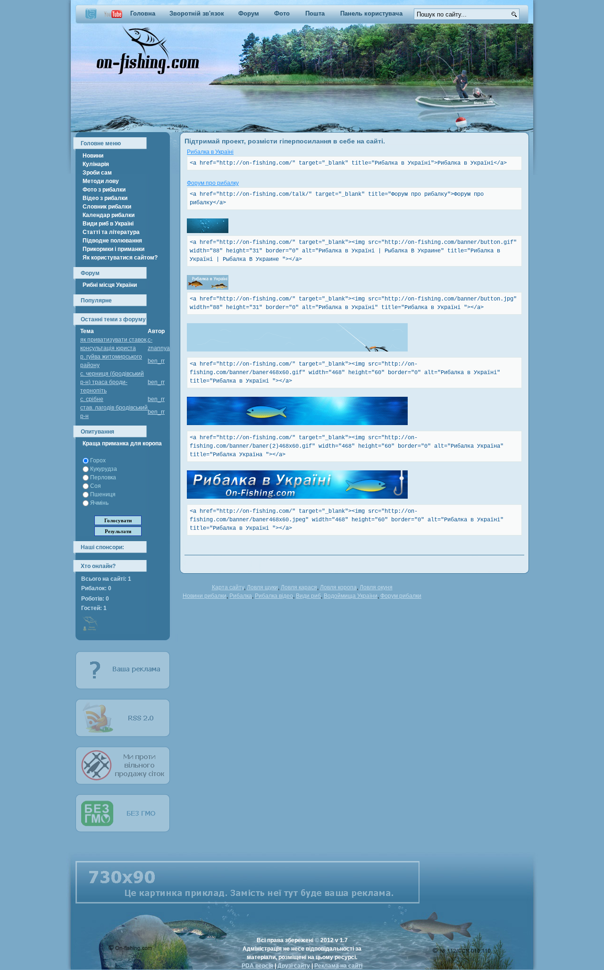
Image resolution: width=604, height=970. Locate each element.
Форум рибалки (400, 596)
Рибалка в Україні (210, 152)
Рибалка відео (274, 596)
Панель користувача (371, 13)
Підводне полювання (112, 240)
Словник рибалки (107, 206)
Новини (93, 155)
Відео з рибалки (105, 198)
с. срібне (91, 399)
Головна (142, 13)
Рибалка (240, 596)
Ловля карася (299, 587)
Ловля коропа (338, 587)
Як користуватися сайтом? (120, 257)
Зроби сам (97, 172)
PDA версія (257, 965)
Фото (282, 13)
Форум (248, 13)
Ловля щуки (262, 587)
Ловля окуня (376, 587)
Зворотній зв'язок (196, 13)
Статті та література (111, 232)
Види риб (308, 596)
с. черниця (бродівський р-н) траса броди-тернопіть (112, 382)
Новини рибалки (204, 596)
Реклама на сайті (338, 965)
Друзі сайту (293, 965)
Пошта (315, 13)
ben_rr (156, 361)
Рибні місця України (110, 285)
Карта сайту (228, 587)
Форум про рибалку (213, 183)
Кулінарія (96, 164)
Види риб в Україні (108, 223)
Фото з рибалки (104, 189)
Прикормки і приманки (113, 249)
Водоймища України (351, 596)
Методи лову (101, 181)
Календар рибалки (108, 215)
